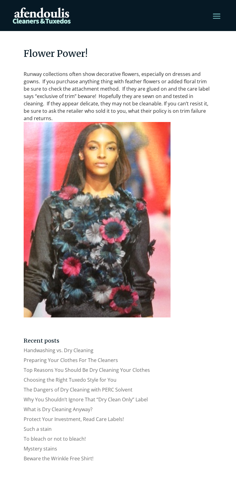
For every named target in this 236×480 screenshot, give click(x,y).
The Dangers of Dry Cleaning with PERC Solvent (78, 389)
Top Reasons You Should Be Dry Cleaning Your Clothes (87, 370)
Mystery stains (40, 448)
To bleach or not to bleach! (55, 438)
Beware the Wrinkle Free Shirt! (58, 458)
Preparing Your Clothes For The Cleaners (71, 360)
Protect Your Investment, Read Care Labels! (74, 419)
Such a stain (38, 429)
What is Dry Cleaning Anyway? (58, 409)
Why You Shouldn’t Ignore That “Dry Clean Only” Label (86, 399)
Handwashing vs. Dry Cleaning (58, 350)
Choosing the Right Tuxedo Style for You (70, 379)
